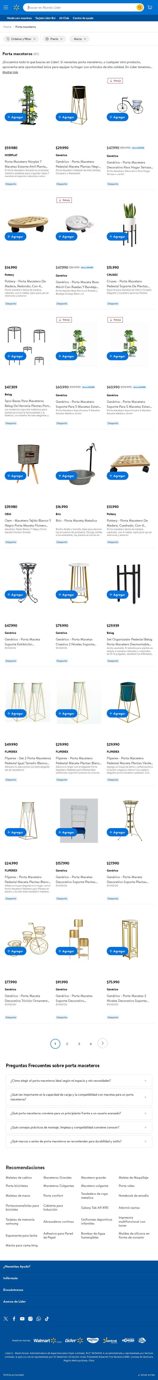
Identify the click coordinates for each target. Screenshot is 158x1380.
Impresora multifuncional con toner (132, 1221)
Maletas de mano (18, 1195)
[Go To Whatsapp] (38, 1318)
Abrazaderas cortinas (58, 1221)
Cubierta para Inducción (53, 1207)
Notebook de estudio (134, 1195)
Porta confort (53, 1195)
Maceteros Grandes (57, 1177)
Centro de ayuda (83, 18)
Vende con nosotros (19, 18)
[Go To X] (5, 1318)
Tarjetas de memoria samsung (20, 1221)
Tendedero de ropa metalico (94, 1195)
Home (7, 27)
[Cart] (150, 7)
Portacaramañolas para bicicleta (22, 1207)
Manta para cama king (22, 1245)
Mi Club (64, 18)
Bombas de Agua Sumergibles (93, 1235)
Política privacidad (13, 1375)
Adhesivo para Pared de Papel (58, 1235)
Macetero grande (93, 1177)
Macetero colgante (94, 1185)
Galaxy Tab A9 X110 (94, 1207)
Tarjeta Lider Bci (45, 18)
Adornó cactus (129, 1207)
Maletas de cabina (19, 1177)
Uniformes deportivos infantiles (96, 1221)
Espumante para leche (21, 1235)
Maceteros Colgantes (58, 1185)
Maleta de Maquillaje (133, 1177)
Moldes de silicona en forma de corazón (134, 1235)
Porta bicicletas (17, 1185)
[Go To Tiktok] (46, 1318)
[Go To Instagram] (30, 1318)
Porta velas (127, 1185)
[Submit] (140, 7)
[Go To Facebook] (14, 1318)
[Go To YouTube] (22, 1318)
